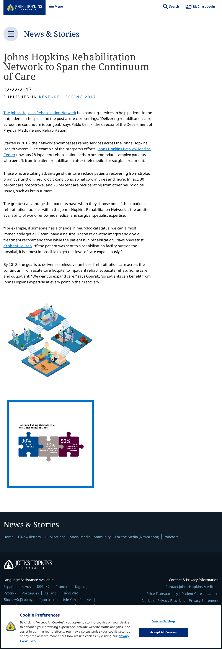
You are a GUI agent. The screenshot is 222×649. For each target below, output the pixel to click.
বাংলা (89, 599)
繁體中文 (44, 586)
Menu (56, 8)
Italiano (50, 593)
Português (30, 593)
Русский (9, 593)
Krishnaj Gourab (17, 245)
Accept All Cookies (163, 632)
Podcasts (171, 536)
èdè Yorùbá (72, 599)
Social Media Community (90, 536)
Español (9, 586)
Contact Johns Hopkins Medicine (192, 586)
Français (62, 586)
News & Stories (51, 34)
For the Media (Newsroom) (137, 536)
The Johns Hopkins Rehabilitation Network (39, 112)
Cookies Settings (163, 621)
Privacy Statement (204, 600)
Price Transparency (162, 593)
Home (8, 536)
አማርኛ (26, 586)
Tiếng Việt (70, 593)
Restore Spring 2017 (67, 96)
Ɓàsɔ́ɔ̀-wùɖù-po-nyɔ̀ (18, 599)
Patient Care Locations (200, 593)
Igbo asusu (48, 599)
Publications (55, 536)
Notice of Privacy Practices (163, 600)
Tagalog (81, 586)
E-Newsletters (29, 536)
